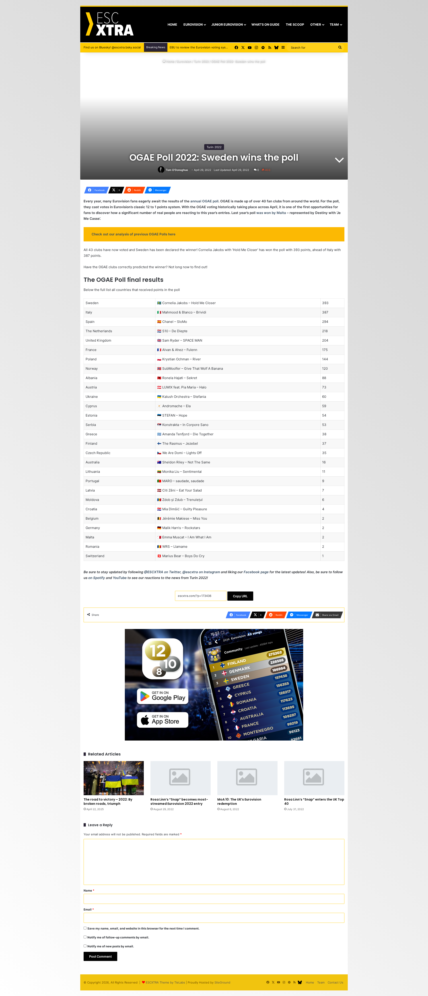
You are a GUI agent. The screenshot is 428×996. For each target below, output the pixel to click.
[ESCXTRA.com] (109, 24)
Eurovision (193, 24)
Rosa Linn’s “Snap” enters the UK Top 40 (314, 801)
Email (89, 909)
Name (89, 890)
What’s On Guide (265, 24)
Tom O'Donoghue (177, 170)
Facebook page (256, 572)
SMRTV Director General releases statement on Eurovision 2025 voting (219, 47)
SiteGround (222, 982)
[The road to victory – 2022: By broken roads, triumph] (114, 778)
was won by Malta (271, 213)
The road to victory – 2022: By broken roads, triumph (108, 801)
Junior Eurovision (227, 24)
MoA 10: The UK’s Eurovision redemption (239, 801)
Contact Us (335, 982)
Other (315, 24)
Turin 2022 (201, 61)
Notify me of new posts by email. (110, 946)
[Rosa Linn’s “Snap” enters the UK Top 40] (314, 778)
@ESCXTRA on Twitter (162, 572)
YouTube (120, 578)
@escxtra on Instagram (201, 572)
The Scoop (295, 24)
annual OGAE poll (204, 201)
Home (172, 24)
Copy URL (240, 596)
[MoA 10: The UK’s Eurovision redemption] (247, 778)
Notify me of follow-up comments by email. (118, 937)
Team (334, 24)
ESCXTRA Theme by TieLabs (165, 982)
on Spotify (96, 578)
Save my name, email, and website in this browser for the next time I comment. (143, 928)
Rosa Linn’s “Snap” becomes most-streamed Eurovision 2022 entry (179, 801)
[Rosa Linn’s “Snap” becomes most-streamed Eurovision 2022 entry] (180, 778)
